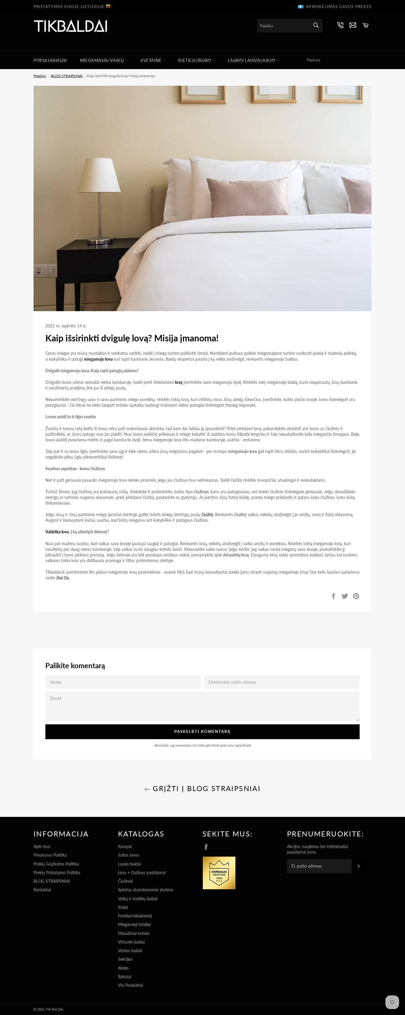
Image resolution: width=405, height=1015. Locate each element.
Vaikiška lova (57, 531)
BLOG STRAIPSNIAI (52, 881)
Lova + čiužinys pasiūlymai (141, 872)
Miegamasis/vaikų (102, 60)
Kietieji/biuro (195, 60)
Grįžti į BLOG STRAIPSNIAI (205, 788)
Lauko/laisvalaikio (252, 60)
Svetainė (151, 60)
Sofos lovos (128, 855)
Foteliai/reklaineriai (135, 915)
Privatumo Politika (50, 855)
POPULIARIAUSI (50, 60)
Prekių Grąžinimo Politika (56, 863)
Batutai (124, 976)
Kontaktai (42, 889)
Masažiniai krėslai (133, 933)
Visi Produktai (130, 985)
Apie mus (42, 846)
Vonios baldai (130, 950)
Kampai (125, 846)
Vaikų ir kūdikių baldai (137, 898)
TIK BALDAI (54, 1009)
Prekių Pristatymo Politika (57, 872)
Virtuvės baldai (131, 941)
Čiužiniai (125, 881)
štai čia (62, 577)
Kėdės (123, 968)
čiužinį (207, 514)
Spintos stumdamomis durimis (145, 889)
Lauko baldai (129, 863)
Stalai (123, 907)
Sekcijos (125, 959)
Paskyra (313, 60)
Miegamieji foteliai (134, 924)
